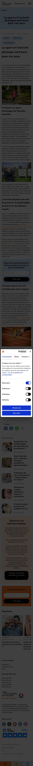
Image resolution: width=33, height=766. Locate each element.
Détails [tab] (16, 356)
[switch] (28, 388)
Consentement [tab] (7, 356)
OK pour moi (16, 408)
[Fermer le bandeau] (30, 351)
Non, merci (16, 413)
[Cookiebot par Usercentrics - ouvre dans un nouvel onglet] (19, 351)
